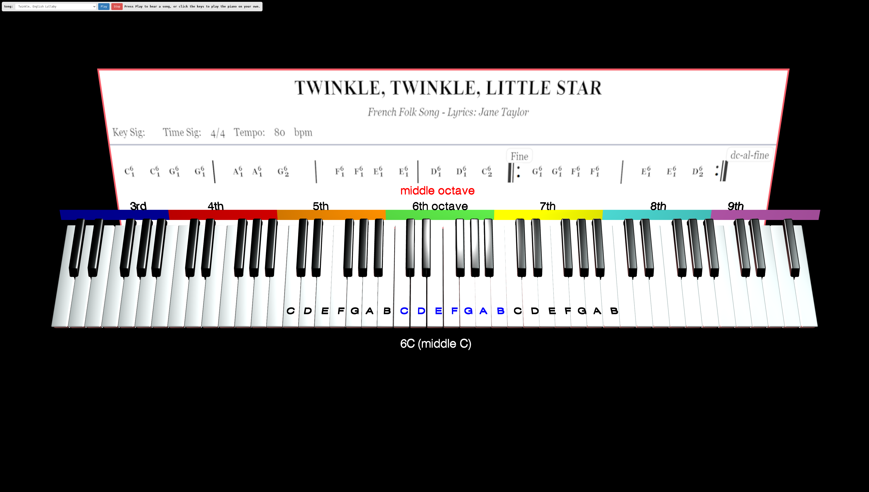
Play (104, 6)
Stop (117, 6)
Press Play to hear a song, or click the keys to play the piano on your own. (192, 6)
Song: (8, 6)
